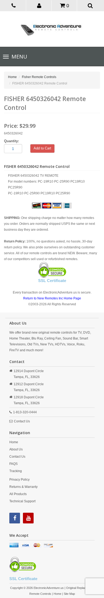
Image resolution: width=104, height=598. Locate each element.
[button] (39, 5)
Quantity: (11, 141)
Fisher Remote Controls (39, 77)
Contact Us (22, 421)
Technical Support (22, 501)
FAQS (13, 464)
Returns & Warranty (23, 487)
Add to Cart (42, 148)
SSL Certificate (52, 280)
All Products (18, 494)
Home (12, 77)
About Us (16, 449)
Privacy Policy (19, 479)
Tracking (15, 471)
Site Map (69, 593)
